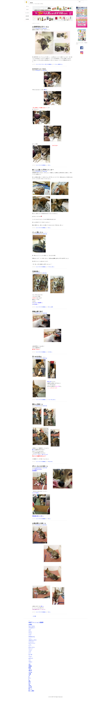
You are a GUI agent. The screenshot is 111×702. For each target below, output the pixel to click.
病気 (29, 680)
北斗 (49, 351)
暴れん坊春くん (37, 404)
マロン (30, 662)
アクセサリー (32, 628)
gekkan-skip (44, 28)
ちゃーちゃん (32, 626)
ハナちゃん (56, 64)
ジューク (30, 638)
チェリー (30, 645)
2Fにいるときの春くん (40, 466)
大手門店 (30, 672)
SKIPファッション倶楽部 (36, 622)
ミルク (29, 663)
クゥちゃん (30, 633)
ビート (30, 652)
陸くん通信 (31, 691)
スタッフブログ (38, 64)
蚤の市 (30, 683)
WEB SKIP (29, 2)
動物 (30, 668)
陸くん (30, 689)
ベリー (30, 656)
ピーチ (30, 654)
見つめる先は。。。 (39, 356)
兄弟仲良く (36, 271)
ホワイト (31, 658)
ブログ (27, 9)
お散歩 (30, 624)
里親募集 (30, 685)
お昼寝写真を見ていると (40, 27)
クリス (30, 634)
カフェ (30, 630)
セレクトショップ (32, 643)
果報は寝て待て (37, 311)
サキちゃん (50, 266)
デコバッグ (30, 648)
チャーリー (32, 647)
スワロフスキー (31, 641)
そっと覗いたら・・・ (40, 232)
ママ (30, 660)
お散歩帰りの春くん (39, 523)
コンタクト (27, 12)
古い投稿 (34, 616)
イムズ (30, 629)
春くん (62, 64)
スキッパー (33, 640)
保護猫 (30, 666)
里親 (29, 684)
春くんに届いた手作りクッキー (43, 170)
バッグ (30, 651)
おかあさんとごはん (39, 69)
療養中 (30, 681)
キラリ (30, 632)
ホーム (27, 6)
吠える (49, 461)
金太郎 (52, 306)
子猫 (29, 675)
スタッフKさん (50, 399)
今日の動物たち (49, 64)
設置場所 (27, 19)
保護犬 (59, 64)
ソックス (30, 644)
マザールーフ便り (44, 64)
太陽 (30, 674)
